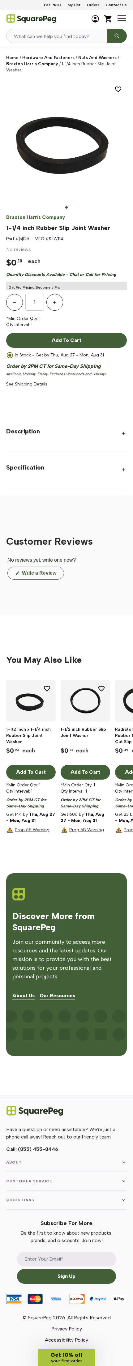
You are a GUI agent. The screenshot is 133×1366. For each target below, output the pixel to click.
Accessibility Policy (66, 1340)
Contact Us (116, 5)
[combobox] (56, 36)
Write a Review (42, 575)
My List (74, 5)
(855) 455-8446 (38, 1149)
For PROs (53, 5)
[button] (66, 1357)
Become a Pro (48, 287)
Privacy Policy (66, 1329)
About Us (23, 995)
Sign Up (66, 1276)
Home (12, 57)
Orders (93, 5)
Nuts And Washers (97, 57)
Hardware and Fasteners (48, 57)
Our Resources (57, 995)
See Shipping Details (26, 384)
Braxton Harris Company (32, 63)
